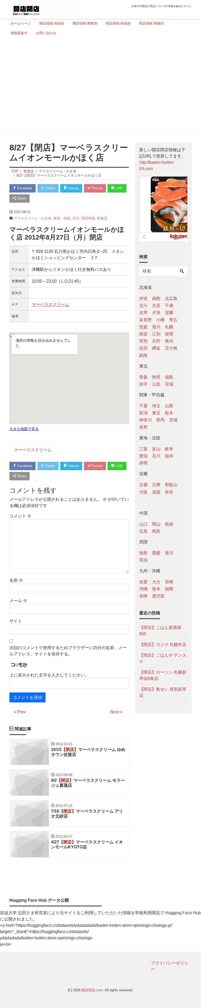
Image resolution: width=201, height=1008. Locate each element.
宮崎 (169, 582)
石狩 (156, 341)
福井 (169, 456)
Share (21, 198)
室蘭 (169, 312)
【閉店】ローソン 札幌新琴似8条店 (162, 675)
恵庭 (143, 327)
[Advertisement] (99, 87)
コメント (20, 516)
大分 (156, 582)
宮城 (169, 384)
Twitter (49, 188)
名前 (16, 580)
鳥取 (156, 531)
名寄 (143, 312)
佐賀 (143, 582)
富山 (156, 449)
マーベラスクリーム (50, 304)
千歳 (169, 305)
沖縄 (143, 589)
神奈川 (145, 420)
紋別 (143, 348)
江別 (156, 334)
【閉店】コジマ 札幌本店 (162, 644)
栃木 (169, 413)
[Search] (182, 272)
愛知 (143, 456)
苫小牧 (171, 348)
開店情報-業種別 (84, 23)
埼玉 (156, 406)
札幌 (169, 327)
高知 (143, 560)
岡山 (156, 524)
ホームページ (20, 23)
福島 (169, 377)
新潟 (143, 413)
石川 (75, 218)
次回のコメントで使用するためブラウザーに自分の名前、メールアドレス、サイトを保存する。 (68, 650)
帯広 (173, 320)
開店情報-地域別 (51, 23)
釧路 (143, 355)
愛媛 (156, 553)
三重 (143, 449)
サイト (15, 621)
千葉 (143, 406)
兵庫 (156, 484)
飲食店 (102, 218)
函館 (156, 298)
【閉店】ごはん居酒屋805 (160, 630)
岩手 (143, 384)
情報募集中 (18, 33)
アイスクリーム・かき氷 (32, 218)
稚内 (169, 341)
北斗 (143, 305)
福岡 (169, 589)
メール (18, 600)
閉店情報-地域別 (118, 23)
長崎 (143, 596)
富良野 (145, 320)
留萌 (169, 334)
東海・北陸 (61, 218)
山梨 (169, 406)
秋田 (156, 377)
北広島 (171, 298)
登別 (143, 341)
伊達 (143, 298)
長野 (143, 427)
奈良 (169, 492)
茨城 (173, 420)
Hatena (73, 188)
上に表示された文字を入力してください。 (49, 675)
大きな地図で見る (24, 429)
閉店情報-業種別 (151, 23)
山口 (143, 524)
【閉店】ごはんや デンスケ (162, 658)
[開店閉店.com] (45, 8)
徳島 (143, 553)
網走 (156, 348)
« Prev (20, 712)
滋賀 (156, 492)
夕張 (156, 312)
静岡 (143, 463)
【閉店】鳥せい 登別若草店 (162, 692)
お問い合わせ (46, 33)
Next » (116, 712)
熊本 (156, 589)
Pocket (97, 188)
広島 (143, 531)
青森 (143, 377)
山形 (156, 384)
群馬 (160, 420)
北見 (156, 305)
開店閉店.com (92, 990)
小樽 (160, 320)
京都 (143, 484)
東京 (156, 413)
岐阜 (169, 449)
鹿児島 (158, 596)
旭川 (156, 327)
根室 (143, 334)
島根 (169, 524)
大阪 (143, 492)
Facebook (24, 188)
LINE (118, 188)
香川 (169, 553)
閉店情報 (88, 218)
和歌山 (171, 484)
